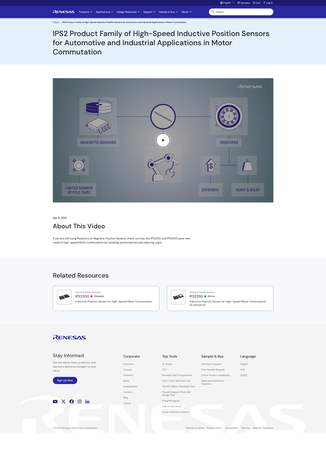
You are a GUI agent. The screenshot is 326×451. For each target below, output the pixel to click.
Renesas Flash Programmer (177, 375)
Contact (127, 392)
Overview (128, 363)
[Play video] (163, 140)
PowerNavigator (171, 400)
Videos (56, 22)
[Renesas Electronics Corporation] (63, 11)
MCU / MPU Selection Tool (176, 380)
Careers (127, 369)
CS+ (164, 369)
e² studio (167, 363)
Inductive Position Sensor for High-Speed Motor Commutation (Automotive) (227, 303)
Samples (245, 3)
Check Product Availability (215, 375)
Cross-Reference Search (175, 411)
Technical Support (211, 363)
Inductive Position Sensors (88, 292)
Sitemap (245, 427)
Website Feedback (263, 427)
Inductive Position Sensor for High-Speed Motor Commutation (113, 301)
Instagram (80, 401)
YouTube (55, 401)
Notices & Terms (195, 427)
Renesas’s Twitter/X (63, 401)
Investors (128, 375)
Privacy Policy (214, 427)
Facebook (71, 401)
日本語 (243, 375)
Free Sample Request (213, 369)
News (126, 380)
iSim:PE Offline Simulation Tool (178, 386)
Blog (125, 397)
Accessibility (231, 427)
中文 (242, 369)
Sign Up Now (65, 380)
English (244, 363)
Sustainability (130, 386)
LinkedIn (87, 401)
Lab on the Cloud (171, 406)
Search (241, 12)
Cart (258, 3)
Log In (269, 2)
